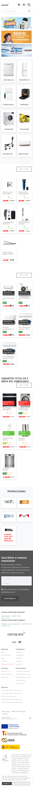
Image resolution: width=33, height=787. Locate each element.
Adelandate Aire (20, 680)
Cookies (4, 714)
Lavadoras (19, 658)
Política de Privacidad (18, 711)
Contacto (4, 661)
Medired (14, 718)
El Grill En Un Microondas (8, 696)
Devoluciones (5, 671)
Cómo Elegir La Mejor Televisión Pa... (8, 699)
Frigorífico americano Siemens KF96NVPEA (22, 440)
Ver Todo (24, 169)
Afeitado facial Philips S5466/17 (24, 193)
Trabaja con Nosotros (7, 664)
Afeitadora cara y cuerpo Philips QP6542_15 (8, 193)
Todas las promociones (23, 671)
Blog (2, 658)
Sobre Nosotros (6, 655)
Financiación (5, 677)
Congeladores (20, 655)
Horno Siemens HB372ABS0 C (7, 409)
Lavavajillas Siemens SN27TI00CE (6, 470)
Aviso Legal (6, 711)
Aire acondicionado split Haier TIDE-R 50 (24, 328)
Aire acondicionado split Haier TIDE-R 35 (8, 358)
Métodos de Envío (6, 674)
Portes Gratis (20, 683)
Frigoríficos (19, 652)
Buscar (29, 11)
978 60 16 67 (5, 618)
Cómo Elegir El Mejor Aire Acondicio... (8, 690)
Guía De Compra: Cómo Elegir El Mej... (8, 702)
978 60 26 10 (5, 626)
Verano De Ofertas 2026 (23, 674)
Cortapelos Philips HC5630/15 (8, 223)
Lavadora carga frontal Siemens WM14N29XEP (23, 409)
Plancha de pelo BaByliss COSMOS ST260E (8, 254)
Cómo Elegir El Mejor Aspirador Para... (8, 693)
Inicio (2, 652)
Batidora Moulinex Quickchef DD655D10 (24, 223)
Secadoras (19, 661)
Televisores (19, 664)
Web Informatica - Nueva (23, 677)
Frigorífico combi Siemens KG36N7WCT (8, 439)
